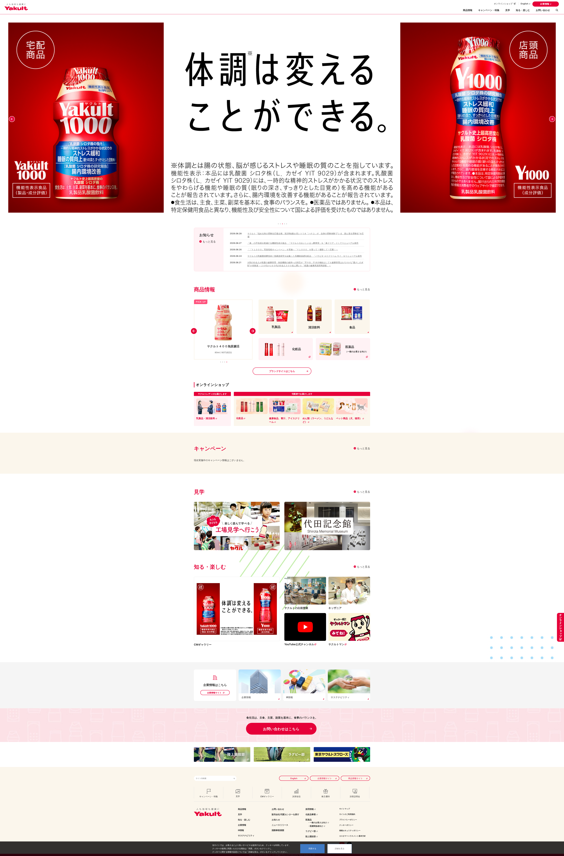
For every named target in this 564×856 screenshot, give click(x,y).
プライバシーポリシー (348, 820)
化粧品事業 (311, 814)
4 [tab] (226, 362)
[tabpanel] (282, 117)
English (524, 3)
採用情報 (310, 809)
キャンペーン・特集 (488, 10)
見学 (507, 10)
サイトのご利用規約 (347, 814)
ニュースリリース (280, 825)
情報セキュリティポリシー (349, 830)
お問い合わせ (543, 10)
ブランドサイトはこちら (282, 371)
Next (553, 117)
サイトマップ (344, 809)
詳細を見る (339, 848)
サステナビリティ (246, 835)
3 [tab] (224, 362)
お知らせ (276, 819)
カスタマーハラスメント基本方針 (352, 836)
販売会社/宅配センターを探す (285, 814)
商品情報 (242, 809)
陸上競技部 (311, 836)
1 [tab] (220, 362)
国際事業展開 (278, 830)
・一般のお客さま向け (317, 822)
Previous (10, 117)
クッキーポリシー (346, 825)
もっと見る (209, 241)
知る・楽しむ (244, 819)
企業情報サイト (214, 692)
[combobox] (213, 778)
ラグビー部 (311, 831)
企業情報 (544, 3)
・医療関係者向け (315, 826)
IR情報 (241, 830)
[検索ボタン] (234, 778)
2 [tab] (222, 362)
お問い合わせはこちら (281, 729)
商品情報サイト (355, 778)
